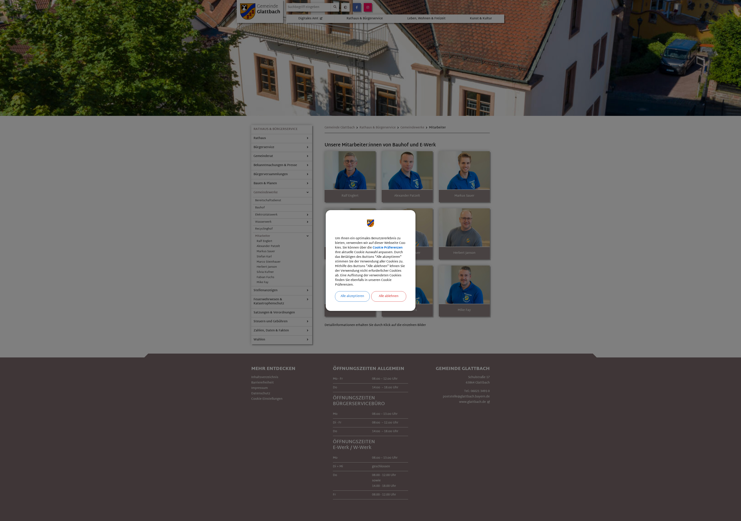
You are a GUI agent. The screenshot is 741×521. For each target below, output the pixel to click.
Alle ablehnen (388, 296)
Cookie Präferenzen (388, 248)
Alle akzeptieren (352, 296)
